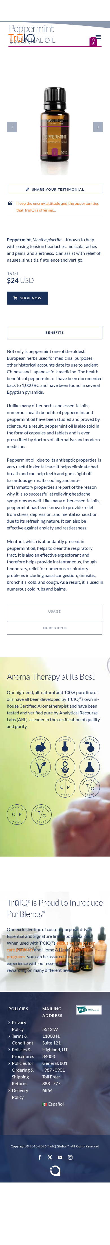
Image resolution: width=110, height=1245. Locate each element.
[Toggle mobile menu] (99, 37)
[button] (12, 127)
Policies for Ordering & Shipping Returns (23, 1073)
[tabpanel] (55, 473)
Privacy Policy (19, 1026)
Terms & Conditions (23, 1039)
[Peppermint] (55, 80)
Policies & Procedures (23, 1053)
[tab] (54, 332)
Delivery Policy (20, 1093)
